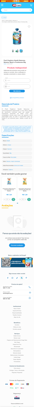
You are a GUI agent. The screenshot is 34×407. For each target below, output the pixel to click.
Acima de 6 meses (18, 165)
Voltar (4, 17)
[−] (4, 199)
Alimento (14, 20)
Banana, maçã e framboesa (13, 161)
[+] (9, 199)
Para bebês (13, 157)
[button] (2, 5)
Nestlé (8, 140)
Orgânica (10, 169)
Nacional (9, 149)
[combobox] (16, 10)
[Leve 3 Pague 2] (17, 1)
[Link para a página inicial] (3, 20)
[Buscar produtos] (30, 10)
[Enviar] (17, 91)
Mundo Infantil (8, 20)
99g (10, 153)
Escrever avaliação (17, 245)
